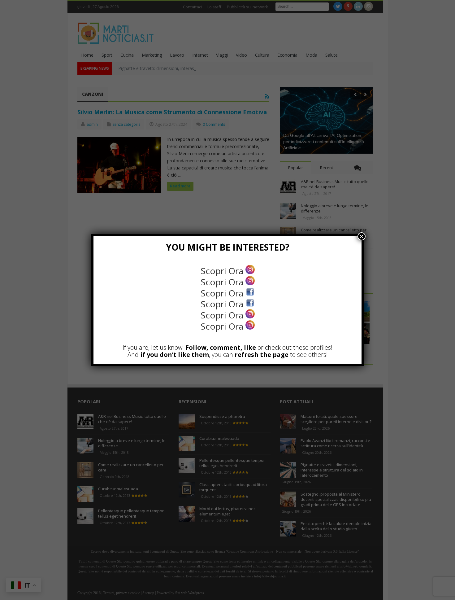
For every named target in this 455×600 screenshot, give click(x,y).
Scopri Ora (223, 271)
